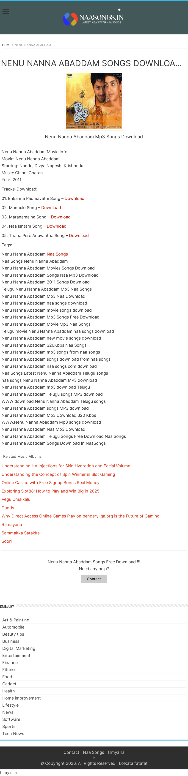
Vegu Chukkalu (16, 499)
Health (8, 691)
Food (7, 676)
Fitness (9, 669)
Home (6, 45)
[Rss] (94, 758)
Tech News (13, 733)
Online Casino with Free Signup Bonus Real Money (51, 482)
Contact (94, 579)
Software (11, 719)
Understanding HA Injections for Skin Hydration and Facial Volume (66, 465)
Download (74, 198)
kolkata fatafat (133, 763)
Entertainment (16, 655)
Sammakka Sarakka (21, 533)
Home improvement (21, 698)
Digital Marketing (18, 648)
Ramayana (12, 524)
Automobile (13, 627)
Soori (7, 541)
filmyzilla (116, 752)
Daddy (8, 507)
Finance (10, 662)
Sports (8, 726)
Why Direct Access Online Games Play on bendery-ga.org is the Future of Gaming (81, 516)
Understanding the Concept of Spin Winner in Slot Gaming (58, 474)
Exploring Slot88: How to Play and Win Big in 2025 (51, 491)
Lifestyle (10, 705)
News (7, 712)
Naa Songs (57, 254)
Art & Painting (15, 620)
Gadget (9, 683)
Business (10, 641)
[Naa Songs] (94, 16)
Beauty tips (13, 634)
